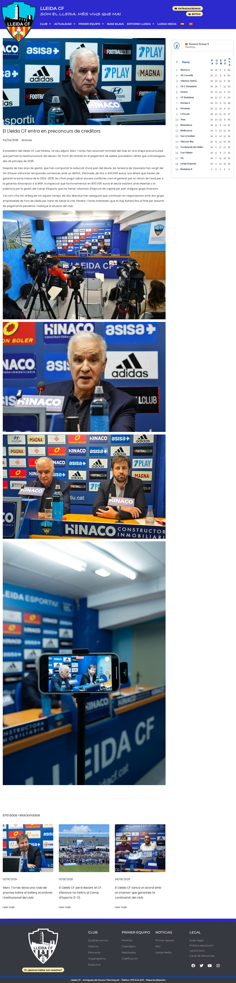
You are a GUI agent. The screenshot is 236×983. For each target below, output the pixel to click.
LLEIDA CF (52, 8)
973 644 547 (137, 980)
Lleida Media (166, 24)
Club (43, 24)
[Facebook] (193, 965)
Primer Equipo (89, 24)
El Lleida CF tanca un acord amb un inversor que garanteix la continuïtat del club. (138, 893)
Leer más (9, 907)
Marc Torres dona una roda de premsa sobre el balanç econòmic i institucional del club (28, 893)
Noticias (27, 140)
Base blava (115, 24)
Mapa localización (155, 980)
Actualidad (63, 24)
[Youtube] (210, 965)
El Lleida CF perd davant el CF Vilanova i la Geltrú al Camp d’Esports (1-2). (80, 893)
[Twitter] (201, 965)
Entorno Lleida (139, 24)
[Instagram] (218, 965)
